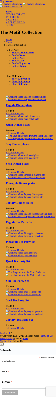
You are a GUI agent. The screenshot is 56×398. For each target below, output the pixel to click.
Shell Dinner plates (17, 163)
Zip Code (7, 381)
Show (21, 78)
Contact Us (5, 341)
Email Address (9, 361)
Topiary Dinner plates (19, 202)
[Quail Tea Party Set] (31, 254)
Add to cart (11, 113)
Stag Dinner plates (17, 144)
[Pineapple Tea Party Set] (31, 234)
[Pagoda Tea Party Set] (31, 215)
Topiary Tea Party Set (19, 319)
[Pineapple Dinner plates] (31, 176)
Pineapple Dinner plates (20, 183)
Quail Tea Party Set (18, 261)
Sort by (23, 52)
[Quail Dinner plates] (31, 117)
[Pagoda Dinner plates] (31, 98)
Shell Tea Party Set (17, 300)
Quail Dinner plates (18, 124)
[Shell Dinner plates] (31, 156)
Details (20, 113)
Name (5, 371)
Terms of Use (47, 336)
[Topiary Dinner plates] (31, 195)
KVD (25, 338)
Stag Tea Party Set (17, 280)
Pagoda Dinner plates (19, 105)
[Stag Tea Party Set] (31, 273)
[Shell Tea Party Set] (31, 293)
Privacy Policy (7, 338)
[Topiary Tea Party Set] (31, 312)
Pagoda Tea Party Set (19, 222)
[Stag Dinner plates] (31, 137)
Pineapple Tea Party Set (20, 241)
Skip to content (7, 1)
